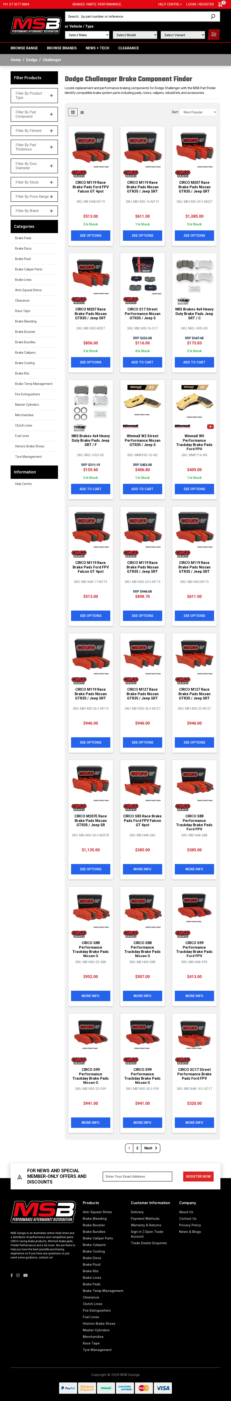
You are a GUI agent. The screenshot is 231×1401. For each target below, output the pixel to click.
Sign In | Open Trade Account (147, 1234)
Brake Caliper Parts (28, 269)
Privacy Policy (190, 1225)
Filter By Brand (27, 211)
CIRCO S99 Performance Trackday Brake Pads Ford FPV (194, 949)
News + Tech (97, 48)
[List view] (82, 112)
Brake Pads (23, 238)
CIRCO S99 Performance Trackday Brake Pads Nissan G (90, 1076)
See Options (91, 235)
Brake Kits (22, 373)
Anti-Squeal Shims (28, 290)
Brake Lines (23, 280)
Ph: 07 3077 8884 (16, 4)
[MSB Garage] (36, 25)
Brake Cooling (25, 363)
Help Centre (23, 484)
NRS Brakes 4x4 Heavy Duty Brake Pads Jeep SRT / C (194, 313)
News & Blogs (190, 1232)
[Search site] (214, 16)
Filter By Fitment (29, 131)
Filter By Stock (27, 182)
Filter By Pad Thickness (26, 147)
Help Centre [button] (168, 4)
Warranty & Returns (146, 1225)
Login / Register (200, 4)
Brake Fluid (23, 259)
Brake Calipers (25, 352)
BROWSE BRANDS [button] (62, 48)
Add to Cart (142, 362)
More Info (142, 869)
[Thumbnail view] (73, 112)
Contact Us (187, 1218)
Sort (175, 112)
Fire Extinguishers (27, 394)
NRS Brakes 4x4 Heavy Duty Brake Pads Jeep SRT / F (91, 440)
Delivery (137, 1212)
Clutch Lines (23, 425)
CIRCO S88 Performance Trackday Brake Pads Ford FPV (194, 822)
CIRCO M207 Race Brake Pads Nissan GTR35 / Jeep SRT (194, 186)
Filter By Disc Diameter (26, 166)
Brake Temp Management (34, 384)
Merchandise (24, 415)
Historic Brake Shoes (29, 446)
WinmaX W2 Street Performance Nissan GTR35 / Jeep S (142, 440)
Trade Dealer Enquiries (149, 1243)
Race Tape (22, 311)
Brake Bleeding (26, 321)
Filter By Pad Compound (26, 114)
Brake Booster (25, 332)
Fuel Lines (22, 436)
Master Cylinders (27, 404)
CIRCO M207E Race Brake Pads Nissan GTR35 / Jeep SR (90, 820)
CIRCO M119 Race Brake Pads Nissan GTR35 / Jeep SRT (143, 186)
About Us (186, 1212)
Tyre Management (28, 456)
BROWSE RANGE (24, 48)
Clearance (128, 48)
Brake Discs (23, 248)
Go (214, 34)
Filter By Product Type (29, 95)
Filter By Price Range (32, 196)
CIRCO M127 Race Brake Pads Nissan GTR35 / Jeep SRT (143, 693)
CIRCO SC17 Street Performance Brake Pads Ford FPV (194, 1073)
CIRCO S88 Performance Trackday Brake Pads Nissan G (90, 949)
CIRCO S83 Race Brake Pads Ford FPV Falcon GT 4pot (142, 820)
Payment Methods (145, 1218)
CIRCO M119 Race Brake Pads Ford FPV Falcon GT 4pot (91, 186)
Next (148, 1148)
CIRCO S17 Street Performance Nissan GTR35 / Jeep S (142, 313)
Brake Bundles (25, 342)
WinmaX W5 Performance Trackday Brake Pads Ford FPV (194, 442)
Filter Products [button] (27, 77)
